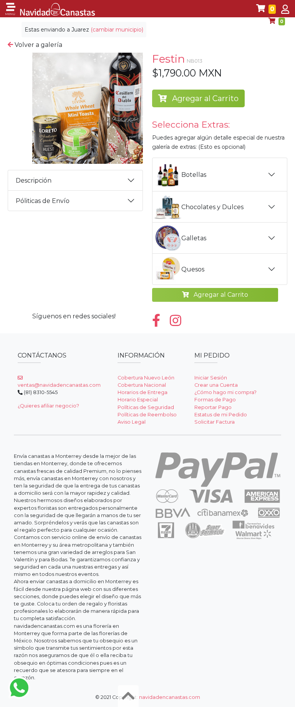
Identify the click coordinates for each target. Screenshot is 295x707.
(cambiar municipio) (117, 29)
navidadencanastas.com (169, 697)
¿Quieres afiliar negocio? (48, 406)
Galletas (193, 238)
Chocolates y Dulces (212, 207)
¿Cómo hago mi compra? (225, 392)
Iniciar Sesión (210, 378)
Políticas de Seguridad (146, 407)
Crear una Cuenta (216, 385)
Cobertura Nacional (142, 385)
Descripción (33, 180)
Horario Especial (138, 400)
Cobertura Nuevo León (146, 378)
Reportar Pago (213, 407)
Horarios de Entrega (142, 392)
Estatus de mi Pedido (220, 415)
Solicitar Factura (214, 422)
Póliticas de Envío (43, 201)
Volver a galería (37, 44)
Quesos (192, 269)
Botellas (193, 174)
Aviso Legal (132, 422)
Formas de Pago (215, 400)
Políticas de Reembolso (147, 415)
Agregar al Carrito (204, 98)
